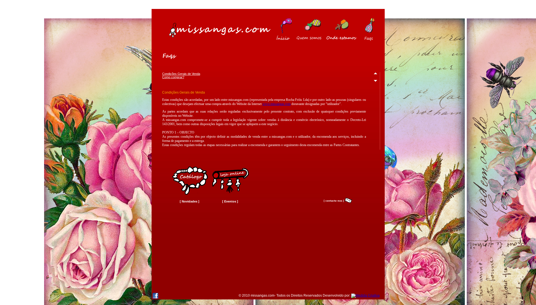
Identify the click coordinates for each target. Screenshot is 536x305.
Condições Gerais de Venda (181, 73)
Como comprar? (173, 77)
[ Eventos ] (230, 201)
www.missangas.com (276, 104)
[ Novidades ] (189, 201)
